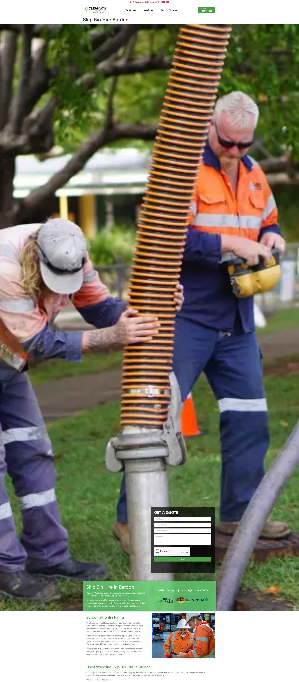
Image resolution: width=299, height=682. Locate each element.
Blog (162, 10)
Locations (148, 10)
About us (173, 10)
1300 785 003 (163, 2)
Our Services (130, 10)
